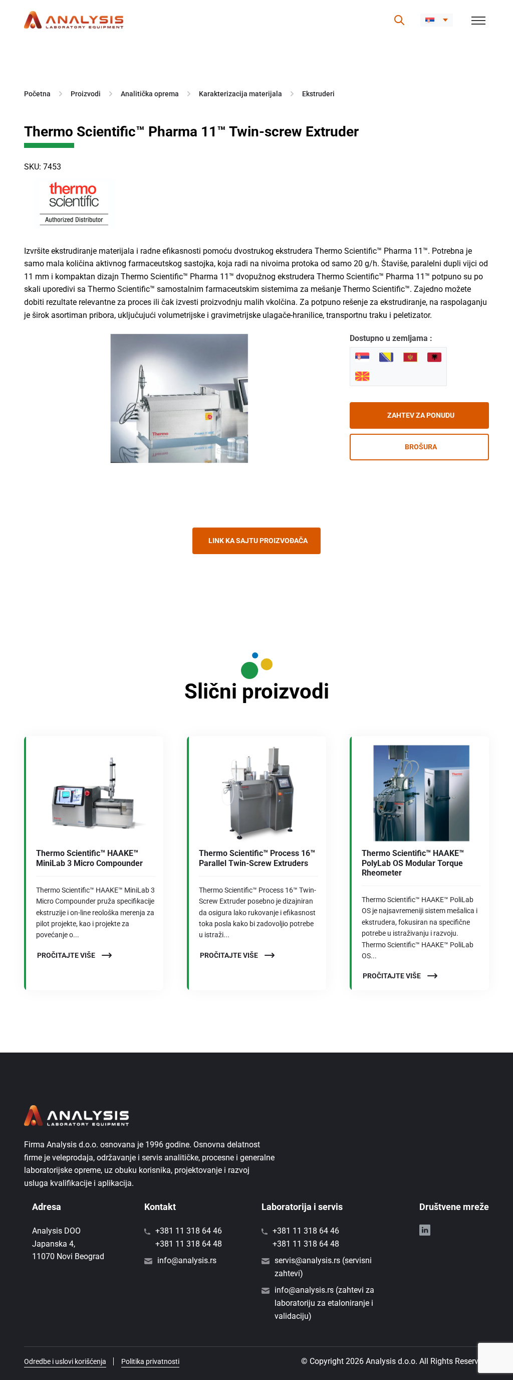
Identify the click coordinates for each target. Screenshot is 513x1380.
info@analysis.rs (186, 1260)
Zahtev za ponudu (420, 415)
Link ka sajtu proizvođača (258, 541)
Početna (37, 94)
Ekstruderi (318, 94)
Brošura (421, 447)
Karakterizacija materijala (240, 94)
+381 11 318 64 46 (188, 1231)
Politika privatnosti (150, 1361)
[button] (436, 20)
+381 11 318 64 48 (188, 1244)
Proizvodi (86, 94)
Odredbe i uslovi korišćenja (65, 1361)
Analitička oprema (150, 94)
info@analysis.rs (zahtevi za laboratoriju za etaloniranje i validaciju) (324, 1302)
